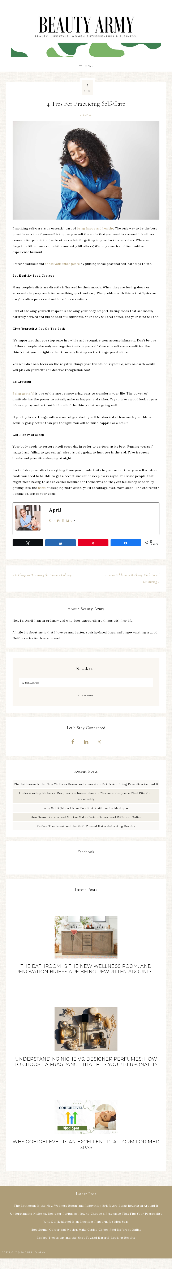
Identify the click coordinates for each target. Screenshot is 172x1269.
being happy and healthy (95, 228)
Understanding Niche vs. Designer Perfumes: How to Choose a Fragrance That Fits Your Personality (86, 1061)
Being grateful (23, 393)
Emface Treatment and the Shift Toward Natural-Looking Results (86, 826)
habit (42, 488)
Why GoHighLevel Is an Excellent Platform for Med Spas (86, 808)
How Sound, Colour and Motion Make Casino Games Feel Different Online (86, 817)
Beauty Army (86, 30)
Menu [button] (89, 66)
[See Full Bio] (74, 521)
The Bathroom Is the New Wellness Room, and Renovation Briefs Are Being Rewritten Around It (86, 784)
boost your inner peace (62, 264)
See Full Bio (60, 520)
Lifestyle (86, 114)
